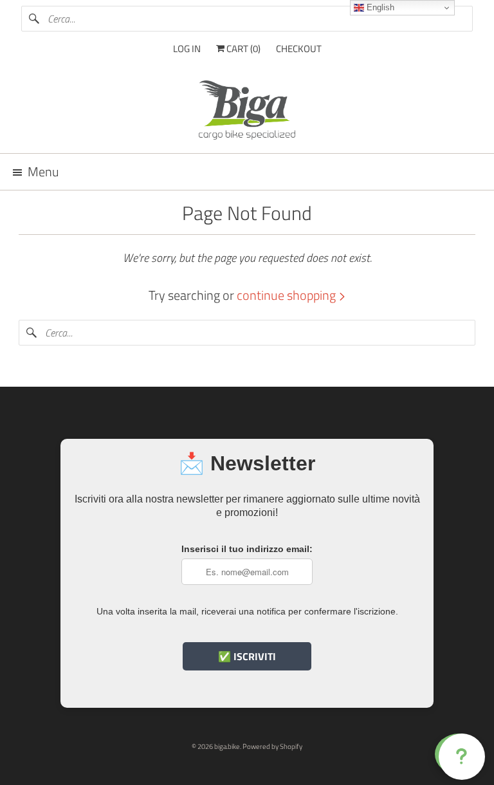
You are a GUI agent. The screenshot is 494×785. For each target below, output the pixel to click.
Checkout (299, 48)
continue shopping (287, 295)
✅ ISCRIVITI (247, 656)
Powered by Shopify (272, 746)
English (379, 7)
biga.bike (227, 746)
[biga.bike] (247, 111)
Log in (187, 48)
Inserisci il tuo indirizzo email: (247, 549)
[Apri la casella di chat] (459, 754)
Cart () (242, 48)
